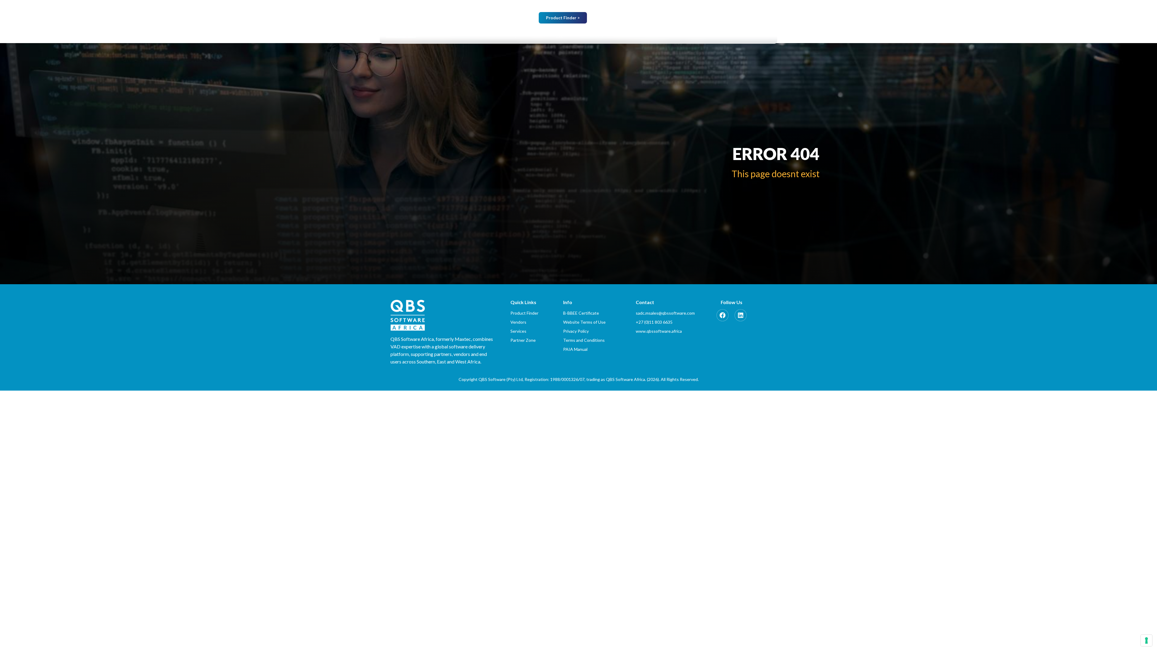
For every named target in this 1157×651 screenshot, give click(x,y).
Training (670, 34)
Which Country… (680, 18)
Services (635, 34)
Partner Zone (715, 34)
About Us (553, 34)
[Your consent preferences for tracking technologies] (1146, 640)
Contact (761, 34)
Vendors (595, 34)
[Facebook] (722, 315)
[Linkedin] (741, 315)
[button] (556, 35)
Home (520, 34)
